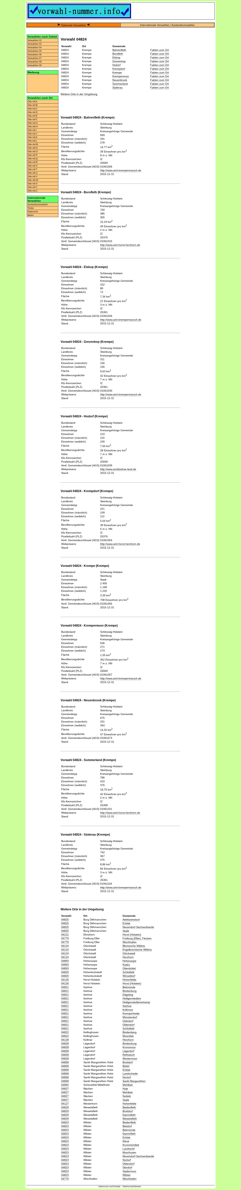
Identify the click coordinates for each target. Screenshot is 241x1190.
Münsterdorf (130, 1017)
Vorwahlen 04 (34, 47)
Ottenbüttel (129, 968)
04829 (65, 1107)
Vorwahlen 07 (34, 58)
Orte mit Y (32, 187)
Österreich (32, 211)
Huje (125, 1088)
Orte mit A (32, 101)
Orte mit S (32, 166)
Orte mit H (32, 126)
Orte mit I (32, 130)
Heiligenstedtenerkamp (136, 1002)
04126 (65, 979)
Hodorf (116, 64)
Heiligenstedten (132, 998)
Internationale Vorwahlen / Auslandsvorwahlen (167, 24)
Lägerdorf (128, 1051)
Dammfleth (129, 1114)
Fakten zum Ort (159, 49)
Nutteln (127, 1096)
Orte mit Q (32, 158)
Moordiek (128, 1035)
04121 (65, 934)
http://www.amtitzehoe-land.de (118, 469)
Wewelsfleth (130, 1118)
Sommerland (120, 83)
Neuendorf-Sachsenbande (138, 927)
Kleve (126, 1141)
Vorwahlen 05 (34, 51)
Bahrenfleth (119, 49)
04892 (65, 1084)
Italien (30, 215)
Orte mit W (32, 180)
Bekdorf (127, 1126)
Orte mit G (32, 123)
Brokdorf (128, 1062)
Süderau (117, 87)
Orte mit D (32, 112)
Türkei (30, 208)
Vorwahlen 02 (34, 40)
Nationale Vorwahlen (73, 25)
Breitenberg (130, 1032)
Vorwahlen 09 (34, 65)
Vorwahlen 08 (34, 61)
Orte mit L (32, 141)
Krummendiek (131, 1144)
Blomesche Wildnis (134, 945)
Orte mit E (32, 116)
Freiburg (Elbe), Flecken (137, 938)
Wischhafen (130, 942)
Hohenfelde (129, 979)
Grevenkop (119, 61)
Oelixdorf (128, 1020)
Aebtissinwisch (131, 919)
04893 (65, 960)
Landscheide (130, 1073)
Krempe (117, 72)
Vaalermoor (129, 1171)
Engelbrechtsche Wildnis (137, 949)
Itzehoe (127, 1005)
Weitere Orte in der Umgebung (79, 94)
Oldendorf (128, 1024)
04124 (65, 945)
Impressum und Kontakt (109, 1186)
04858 (65, 1062)
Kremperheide (131, 1013)
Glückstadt (129, 953)
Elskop (116, 57)
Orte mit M (32, 144)
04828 (65, 1043)
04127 (65, 1103)
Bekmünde (129, 987)
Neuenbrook (119, 80)
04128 (65, 1039)
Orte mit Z (32, 191)
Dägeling (128, 994)
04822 (65, 1032)
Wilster (127, 1174)
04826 (65, 972)
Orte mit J (32, 133)
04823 (65, 1122)
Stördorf (127, 1167)
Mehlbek (128, 1084)
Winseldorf (129, 975)
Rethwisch (129, 1054)
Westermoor (130, 1058)
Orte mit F (32, 119)
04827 (65, 1088)
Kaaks (126, 964)
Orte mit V (32, 176)
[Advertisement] (42, 83)
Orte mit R (32, 162)
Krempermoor (120, 76)
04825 (65, 919)
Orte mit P (32, 155)
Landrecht (129, 1148)
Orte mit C (32, 108)
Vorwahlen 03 (34, 44)
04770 (65, 1178)
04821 (65, 987)
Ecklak (126, 923)
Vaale (126, 930)
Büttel (126, 1066)
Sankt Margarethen (134, 1081)
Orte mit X (32, 183)
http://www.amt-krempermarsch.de (120, 170)
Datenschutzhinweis (132, 1186)
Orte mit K (32, 137)
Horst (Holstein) (132, 934)
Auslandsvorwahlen (37, 204)
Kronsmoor (129, 1047)
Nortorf (127, 1077)
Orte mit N (32, 148)
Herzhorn (128, 957)
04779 (65, 938)
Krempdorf (118, 68)
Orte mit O (32, 151)
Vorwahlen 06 (34, 54)
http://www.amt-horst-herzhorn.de (120, 244)
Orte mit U (32, 173)
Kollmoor (128, 1009)
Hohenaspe (129, 960)
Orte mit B (32, 105)
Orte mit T (32, 169)
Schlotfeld (128, 972)
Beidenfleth (129, 1107)
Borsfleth (117, 53)
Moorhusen (129, 1152)
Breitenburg (130, 990)
